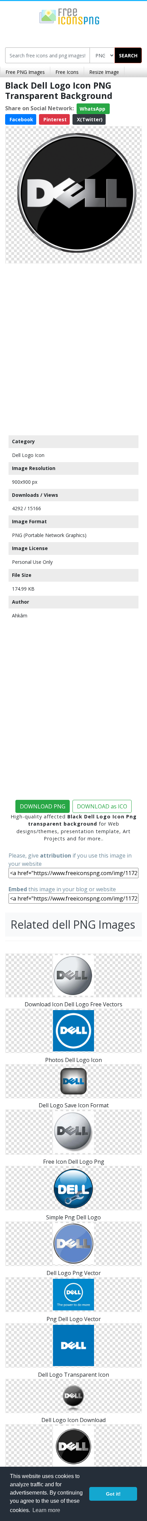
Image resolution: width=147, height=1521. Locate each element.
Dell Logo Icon (28, 455)
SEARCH (128, 55)
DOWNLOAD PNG (42, 806)
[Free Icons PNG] (69, 16)
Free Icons (67, 72)
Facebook (20, 119)
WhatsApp (93, 108)
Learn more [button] (46, 1510)
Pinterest (54, 119)
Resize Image (104, 72)
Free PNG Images (25, 72)
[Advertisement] (73, 348)
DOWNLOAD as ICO (102, 806)
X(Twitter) (89, 119)
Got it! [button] (113, 1494)
